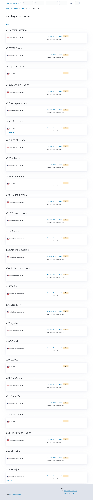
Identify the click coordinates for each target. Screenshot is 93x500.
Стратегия (38, 3)
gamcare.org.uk (69, 493)
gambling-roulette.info (16, 494)
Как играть (27, 3)
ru (76, 3)
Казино (62, 3)
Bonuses (49, 36)
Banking (55, 36)
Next (7, 25)
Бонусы (71, 3)
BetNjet (9, 480)
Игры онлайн (50, 3)
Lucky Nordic (11, 132)
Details (60, 36)
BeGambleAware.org (70, 491)
